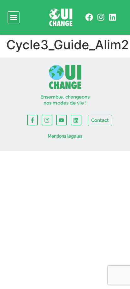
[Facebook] (89, 17)
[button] (14, 17)
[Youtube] (61, 120)
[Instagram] (100, 17)
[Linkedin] (112, 17)
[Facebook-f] (32, 120)
